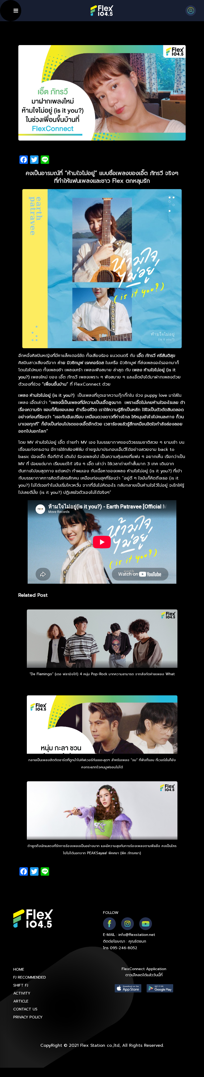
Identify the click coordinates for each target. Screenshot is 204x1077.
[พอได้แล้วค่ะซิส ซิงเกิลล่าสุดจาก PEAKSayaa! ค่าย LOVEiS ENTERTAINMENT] (102, 825)
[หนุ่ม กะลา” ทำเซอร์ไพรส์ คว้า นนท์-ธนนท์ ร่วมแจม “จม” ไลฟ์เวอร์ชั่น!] (102, 739)
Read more (102, 681)
